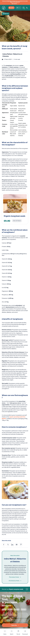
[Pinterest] (21, 544)
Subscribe (14, 625)
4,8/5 (12, 7)
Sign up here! (14, 3)
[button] (12, 632)
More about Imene (14, 577)
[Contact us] (23, 7)
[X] (8, 544)
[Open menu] (27, 7)
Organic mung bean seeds (14, 216)
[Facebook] (4, 544)
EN (17, 7)
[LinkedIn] (12, 544)
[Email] (16, 544)
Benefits (6, 13)
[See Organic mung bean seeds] (27, 589)
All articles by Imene (14, 580)
